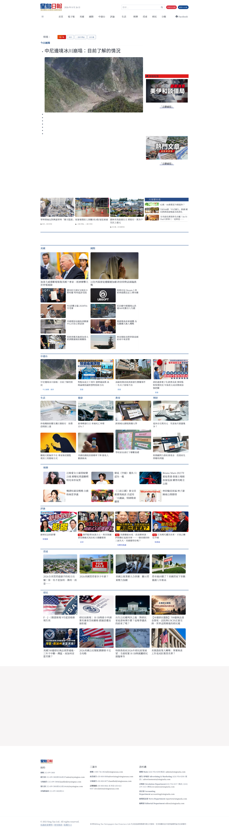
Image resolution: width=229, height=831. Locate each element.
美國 (82, 16)
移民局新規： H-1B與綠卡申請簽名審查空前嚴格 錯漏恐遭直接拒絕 (95, 620)
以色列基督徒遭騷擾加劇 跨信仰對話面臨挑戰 (113, 283)
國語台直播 (183, 7)
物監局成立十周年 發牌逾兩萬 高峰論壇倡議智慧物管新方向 (93, 383)
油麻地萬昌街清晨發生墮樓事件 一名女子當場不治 (130, 383)
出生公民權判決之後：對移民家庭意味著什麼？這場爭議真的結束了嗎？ (130, 620)
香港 (81, 389)
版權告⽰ (68, 824)
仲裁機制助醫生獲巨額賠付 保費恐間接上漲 (56, 425)
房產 (145, 16)
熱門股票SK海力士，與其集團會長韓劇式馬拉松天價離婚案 (94, 536)
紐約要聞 (49, 224)
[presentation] (94, 84)
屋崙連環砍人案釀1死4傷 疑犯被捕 (91, 219)
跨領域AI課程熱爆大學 (126, 423)
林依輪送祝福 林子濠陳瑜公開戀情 (174, 492)
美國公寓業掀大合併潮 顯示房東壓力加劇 (132, 578)
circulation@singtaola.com (162, 786)
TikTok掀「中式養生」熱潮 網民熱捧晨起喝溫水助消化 (174, 210)
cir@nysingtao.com (74, 786)
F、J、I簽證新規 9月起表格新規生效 (59, 619)
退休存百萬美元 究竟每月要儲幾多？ (169, 425)
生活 (42, 397)
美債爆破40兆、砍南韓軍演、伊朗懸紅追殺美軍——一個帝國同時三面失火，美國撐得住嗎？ (132, 537)
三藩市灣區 (80, 224)
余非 (82, 542)
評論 (42, 508)
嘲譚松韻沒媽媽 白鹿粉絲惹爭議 (77, 492)
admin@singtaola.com (175, 771)
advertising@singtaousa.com (120, 776)
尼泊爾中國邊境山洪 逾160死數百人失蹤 (126, 306)
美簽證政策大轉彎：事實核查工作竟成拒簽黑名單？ (166, 652)
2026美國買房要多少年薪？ (94, 576)
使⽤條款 (58, 824)
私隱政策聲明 (46, 824)
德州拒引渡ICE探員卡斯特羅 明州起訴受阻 (77, 291)
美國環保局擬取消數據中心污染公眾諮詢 (77, 322)
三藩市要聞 (88, 224)
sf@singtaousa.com (114, 771)
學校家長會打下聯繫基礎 (127, 452)
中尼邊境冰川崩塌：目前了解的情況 (82, 50)
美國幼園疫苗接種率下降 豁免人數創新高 (93, 457)
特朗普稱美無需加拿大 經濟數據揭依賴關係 (77, 338)
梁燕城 (157, 542)
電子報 (71, 16)
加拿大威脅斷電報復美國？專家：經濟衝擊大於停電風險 (64, 283)
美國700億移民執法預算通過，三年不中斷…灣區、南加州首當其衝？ (59, 653)
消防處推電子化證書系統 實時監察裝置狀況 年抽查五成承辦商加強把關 (168, 384)
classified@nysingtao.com (70, 781)
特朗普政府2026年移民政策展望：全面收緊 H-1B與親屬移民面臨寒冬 (131, 653)
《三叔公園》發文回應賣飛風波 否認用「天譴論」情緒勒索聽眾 (125, 496)
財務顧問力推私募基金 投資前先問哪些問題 (169, 457)
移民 (154, 16)
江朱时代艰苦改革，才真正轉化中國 (168, 536)
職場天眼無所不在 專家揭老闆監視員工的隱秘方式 (55, 457)
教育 (117, 397)
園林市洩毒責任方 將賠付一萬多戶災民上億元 (126, 221)
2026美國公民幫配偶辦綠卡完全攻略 (95, 652)
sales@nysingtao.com (75, 777)
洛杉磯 (114, 227)
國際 (91, 16)
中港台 (101, 16)
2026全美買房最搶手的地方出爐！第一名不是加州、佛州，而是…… (60, 580)
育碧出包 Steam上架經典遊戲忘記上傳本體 (127, 291)
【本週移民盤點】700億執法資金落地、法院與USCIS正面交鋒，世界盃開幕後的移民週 (167, 620)
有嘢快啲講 (121, 545)
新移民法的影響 (47, 534)
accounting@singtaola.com (163, 794)
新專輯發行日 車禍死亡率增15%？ (91, 425)
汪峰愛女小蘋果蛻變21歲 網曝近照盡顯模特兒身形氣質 (77, 476)
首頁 (61, 16)
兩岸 (52, 389)
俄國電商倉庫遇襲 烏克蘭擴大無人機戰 (127, 322)
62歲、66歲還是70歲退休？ (172, 204)
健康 (80, 397)
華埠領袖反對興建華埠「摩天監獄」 (57, 219)
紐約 (43, 224)
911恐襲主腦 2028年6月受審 (77, 306)
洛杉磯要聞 (121, 227)
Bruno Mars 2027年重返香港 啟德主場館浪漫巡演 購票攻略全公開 (174, 478)
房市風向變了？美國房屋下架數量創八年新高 (168, 578)
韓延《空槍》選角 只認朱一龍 (125, 474)
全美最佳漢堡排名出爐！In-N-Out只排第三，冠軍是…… (174, 217)
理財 (155, 397)
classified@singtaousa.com (120, 781)
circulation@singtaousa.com (106, 788)
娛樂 (135, 16)
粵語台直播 (171, 7)
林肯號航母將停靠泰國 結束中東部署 (127, 338)
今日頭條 (45, 389)
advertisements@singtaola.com (156, 779)
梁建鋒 (45, 539)
